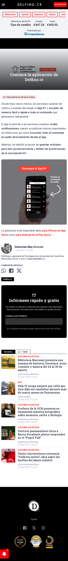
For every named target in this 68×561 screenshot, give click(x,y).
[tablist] (34, 352)
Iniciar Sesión (60, 4)
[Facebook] (25, 528)
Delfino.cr (7, 279)
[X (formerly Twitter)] (34, 528)
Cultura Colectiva (28, 356)
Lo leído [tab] (23, 352)
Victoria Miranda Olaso (28, 374)
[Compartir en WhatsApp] (3, 270)
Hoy (34, 69)
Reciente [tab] (8, 352)
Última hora (10, 14)
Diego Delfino (24, 397)
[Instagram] (43, 528)
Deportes (38, 14)
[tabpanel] (34, 411)
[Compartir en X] (19, 270)
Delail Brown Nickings (28, 419)
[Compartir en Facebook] (11, 270)
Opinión (25, 14)
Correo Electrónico (16, 316)
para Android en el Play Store (33, 234)
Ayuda (34, 519)
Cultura (52, 14)
